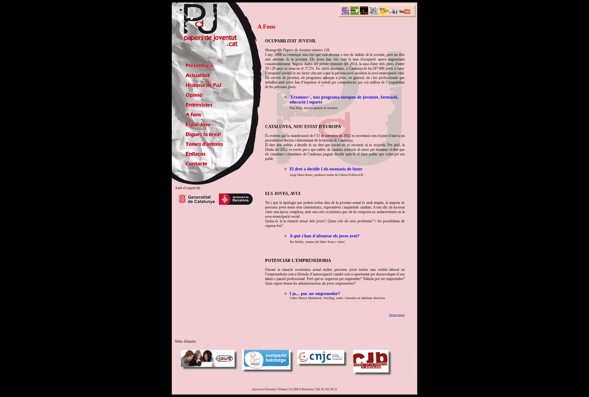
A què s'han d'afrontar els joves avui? (325, 236)
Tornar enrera (397, 315)
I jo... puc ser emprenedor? (315, 293)
